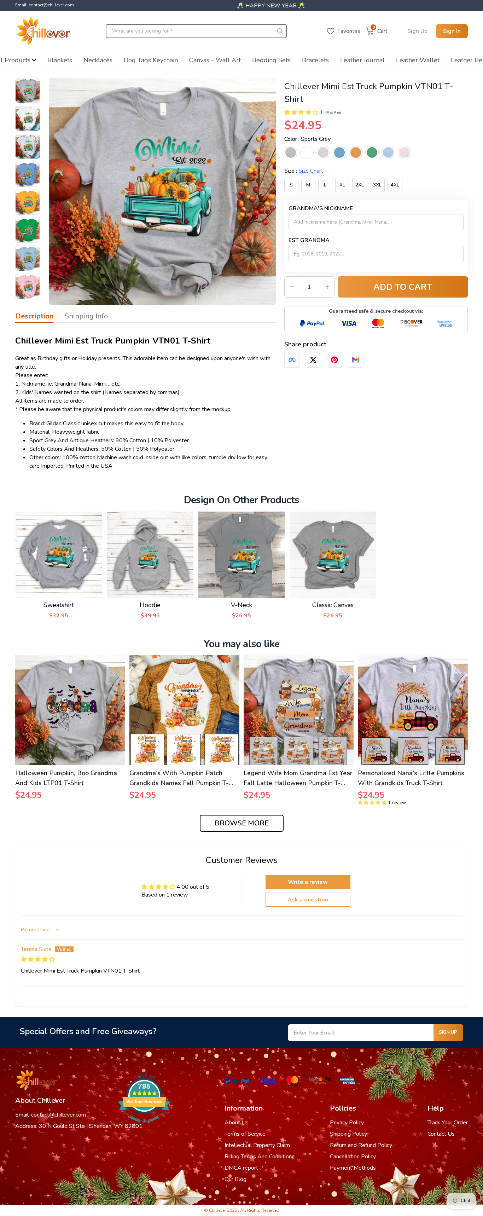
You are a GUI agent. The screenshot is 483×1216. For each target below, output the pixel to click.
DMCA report (241, 1168)
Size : (303, 171)
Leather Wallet (418, 60)
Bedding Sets (271, 60)
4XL (395, 184)
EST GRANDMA (309, 240)
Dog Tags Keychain (151, 60)
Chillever (218, 1210)
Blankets (59, 60)
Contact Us (441, 1134)
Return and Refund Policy (361, 1145)
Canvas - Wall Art (215, 60)
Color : (307, 139)
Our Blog (235, 1179)
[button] (301, 112)
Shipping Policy (348, 1134)
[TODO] (292, 360)
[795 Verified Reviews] (144, 1126)
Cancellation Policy (353, 1156)
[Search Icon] (280, 31)
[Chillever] (43, 31)
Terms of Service (245, 1134)
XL (342, 184)
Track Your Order (447, 1122)
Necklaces (97, 60)
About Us (237, 1122)
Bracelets (315, 60)
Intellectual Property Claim (257, 1145)
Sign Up (417, 31)
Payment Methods (353, 1168)
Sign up (448, 1032)
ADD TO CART (402, 287)
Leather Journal (362, 60)
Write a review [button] (308, 882)
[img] (38, 959)
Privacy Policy (347, 1122)
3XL (377, 184)
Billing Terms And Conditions (260, 1156)
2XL (359, 184)
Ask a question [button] (307, 900)
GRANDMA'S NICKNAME (321, 208)
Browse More (242, 823)
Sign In (452, 31)
